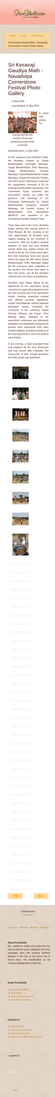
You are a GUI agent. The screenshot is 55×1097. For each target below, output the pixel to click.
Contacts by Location (21, 1030)
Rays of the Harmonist (22, 996)
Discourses (16, 993)
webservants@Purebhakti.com (26, 1037)
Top (15, 1090)
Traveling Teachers (20, 1033)
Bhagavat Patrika (19, 989)
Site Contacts (18, 1026)
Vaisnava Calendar (20, 1000)
